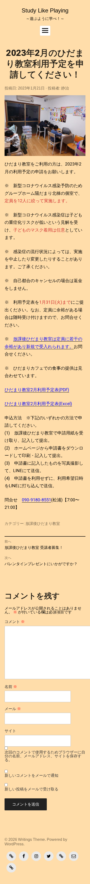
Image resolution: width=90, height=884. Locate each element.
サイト (10, 731)
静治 (65, 88)
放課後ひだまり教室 (42, 523)
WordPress (14, 844)
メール (13, 709)
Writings (25, 839)
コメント (15, 622)
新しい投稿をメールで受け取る (31, 789)
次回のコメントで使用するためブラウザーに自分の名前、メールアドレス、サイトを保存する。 (45, 756)
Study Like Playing (45, 10)
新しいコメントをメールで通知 (31, 775)
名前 (11, 687)
